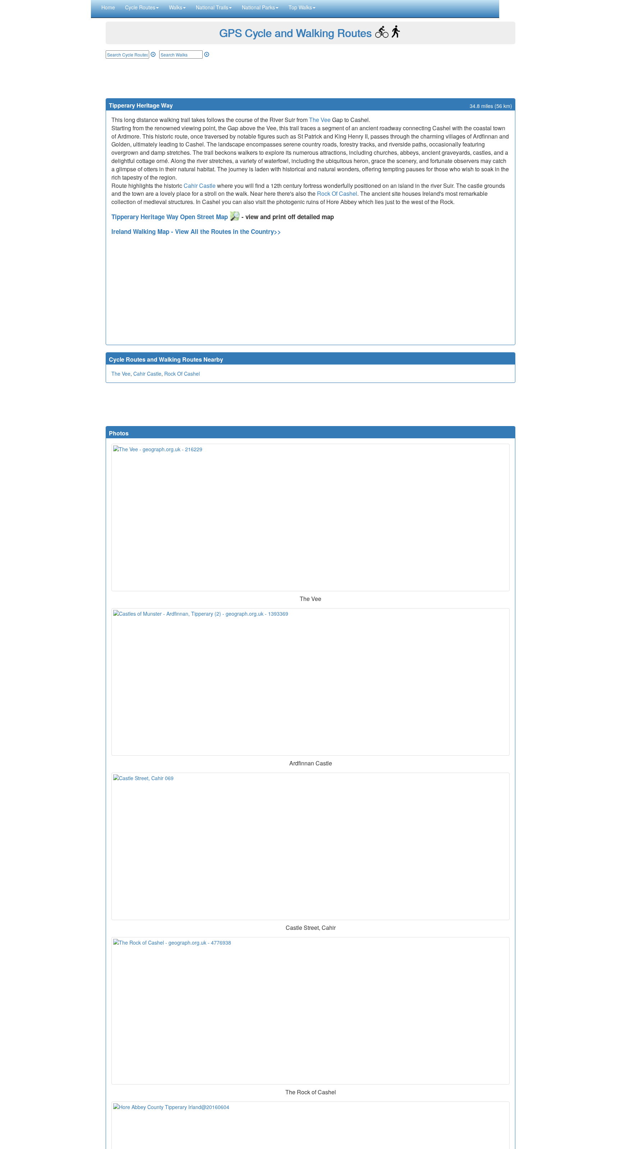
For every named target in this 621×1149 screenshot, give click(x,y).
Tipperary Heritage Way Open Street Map (170, 216)
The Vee (320, 120)
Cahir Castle (200, 185)
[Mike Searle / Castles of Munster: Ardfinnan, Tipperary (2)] (310, 682)
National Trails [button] (212, 7)
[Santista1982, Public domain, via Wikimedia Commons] (310, 846)
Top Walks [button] (300, 7)
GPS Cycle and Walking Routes (295, 32)
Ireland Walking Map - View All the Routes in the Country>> (196, 231)
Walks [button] (175, 7)
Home (108, 7)
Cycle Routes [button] (140, 7)
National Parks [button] (258, 7)
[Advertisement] (310, 78)
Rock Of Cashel (337, 193)
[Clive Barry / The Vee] (310, 517)
